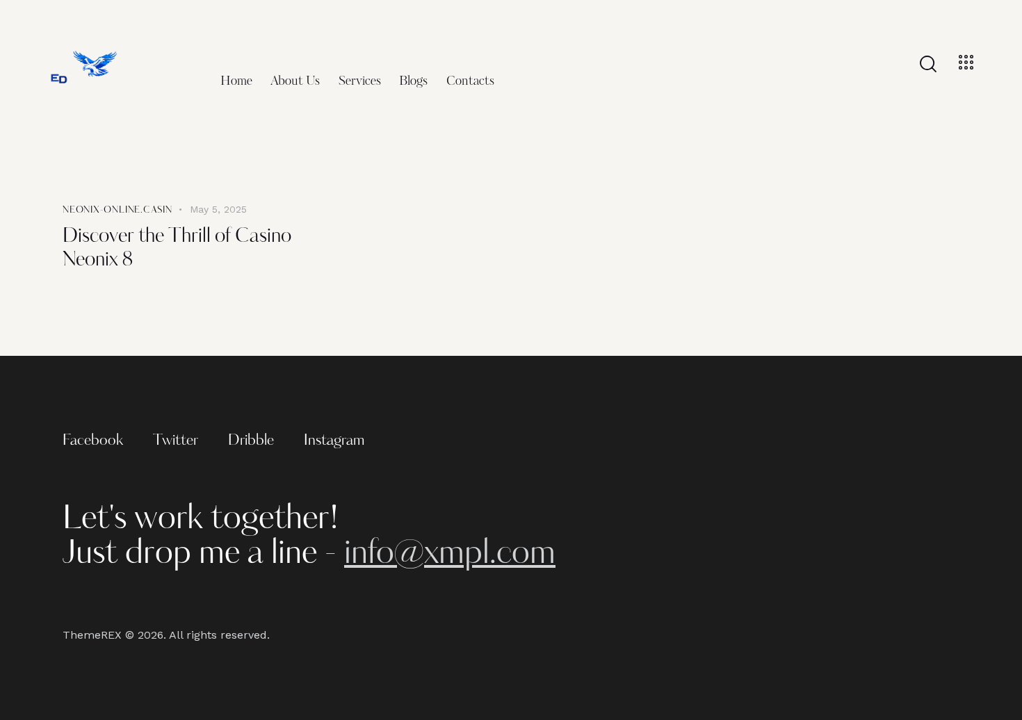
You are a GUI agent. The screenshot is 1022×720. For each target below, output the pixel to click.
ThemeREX (92, 634)
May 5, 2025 (218, 209)
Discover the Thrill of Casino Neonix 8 (177, 248)
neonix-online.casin (117, 210)
